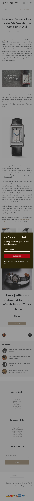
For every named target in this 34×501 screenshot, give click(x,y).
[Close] (31, 235)
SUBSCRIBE (17, 256)
